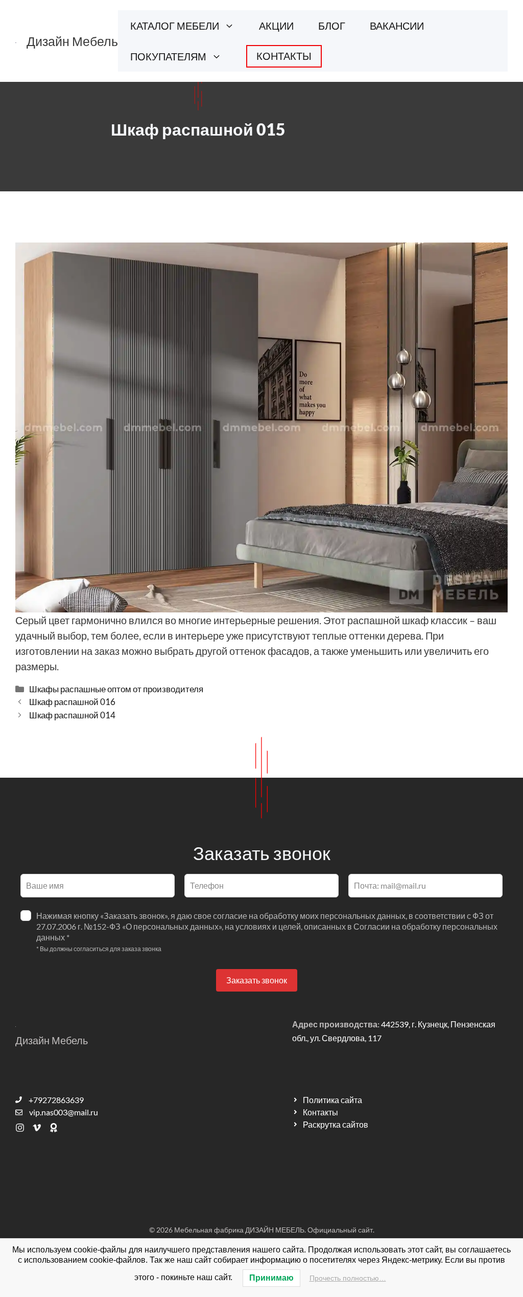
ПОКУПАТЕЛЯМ (168, 56)
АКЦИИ (276, 25)
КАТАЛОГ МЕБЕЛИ (174, 25)
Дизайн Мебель (72, 41)
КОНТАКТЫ (284, 56)
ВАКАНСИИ (397, 25)
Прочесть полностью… (348, 1278)
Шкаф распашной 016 (72, 701)
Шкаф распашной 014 (72, 715)
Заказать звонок (256, 980)
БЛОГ (331, 25)
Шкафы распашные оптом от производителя (116, 689)
